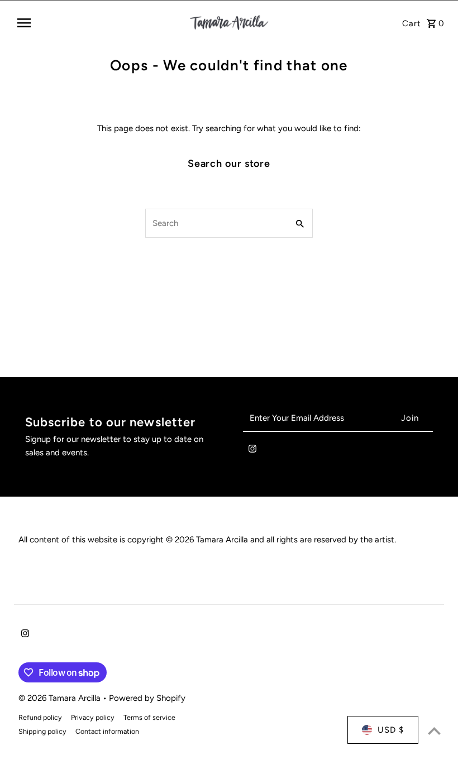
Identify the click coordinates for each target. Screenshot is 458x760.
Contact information (107, 731)
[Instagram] (252, 451)
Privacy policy (93, 717)
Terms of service (149, 717)
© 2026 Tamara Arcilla (60, 698)
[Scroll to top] (434, 730)
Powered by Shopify (147, 698)
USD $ (391, 730)
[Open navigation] (99, 23)
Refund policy (40, 717)
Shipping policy (42, 731)
